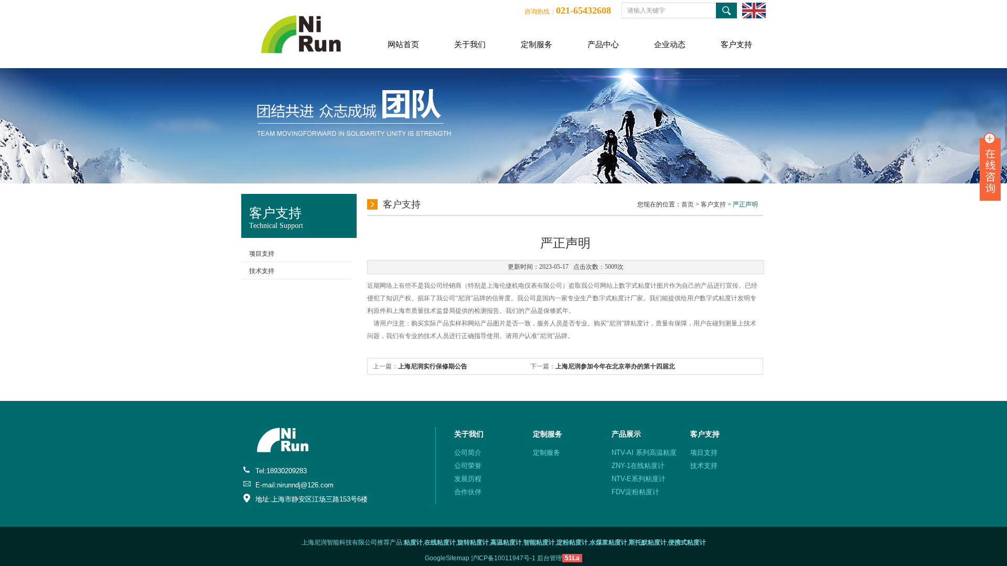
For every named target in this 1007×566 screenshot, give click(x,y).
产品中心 (603, 44)
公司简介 (467, 452)
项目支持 (261, 253)
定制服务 (536, 44)
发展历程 (467, 479)
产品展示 (626, 434)
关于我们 (470, 44)
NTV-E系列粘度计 (639, 479)
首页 (687, 204)
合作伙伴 (467, 492)
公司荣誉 (467, 466)
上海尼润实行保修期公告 (432, 366)
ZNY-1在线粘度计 (638, 466)
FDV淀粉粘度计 (635, 492)
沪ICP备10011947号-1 (503, 558)
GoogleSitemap (447, 558)
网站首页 (403, 44)
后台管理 (549, 558)
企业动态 (669, 44)
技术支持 (261, 271)
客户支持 (736, 44)
